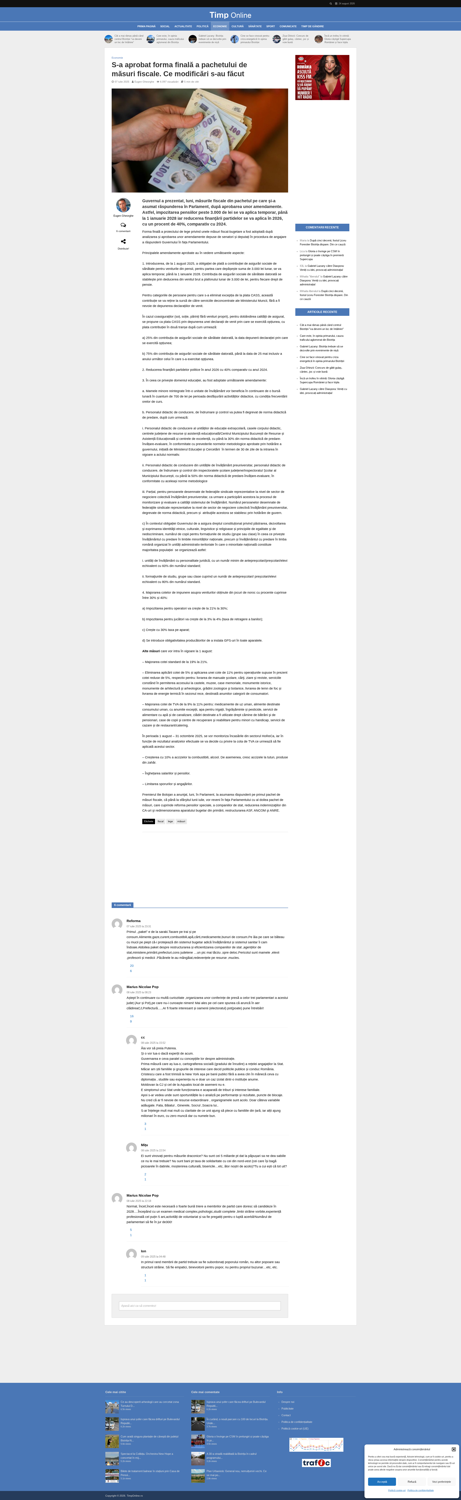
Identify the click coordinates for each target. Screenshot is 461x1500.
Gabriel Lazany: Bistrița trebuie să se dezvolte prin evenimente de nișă (212, 39)
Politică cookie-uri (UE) (294, 1428)
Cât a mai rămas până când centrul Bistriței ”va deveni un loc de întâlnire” (129, 39)
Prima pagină (146, 26)
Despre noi (287, 1401)
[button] (454, 1449)
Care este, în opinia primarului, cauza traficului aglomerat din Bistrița (170, 39)
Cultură (238, 26)
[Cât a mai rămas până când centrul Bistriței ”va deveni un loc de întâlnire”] (108, 39)
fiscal (161, 821)
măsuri (181, 821)
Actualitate (183, 26)
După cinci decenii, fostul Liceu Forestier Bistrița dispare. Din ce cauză (324, 295)
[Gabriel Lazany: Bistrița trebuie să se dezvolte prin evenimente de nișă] (193, 39)
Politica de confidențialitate (421, 1490)
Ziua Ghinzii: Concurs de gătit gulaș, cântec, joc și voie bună (296, 39)
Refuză (412, 1481)
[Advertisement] (215, 863)
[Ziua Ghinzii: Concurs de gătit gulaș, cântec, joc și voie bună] (276, 39)
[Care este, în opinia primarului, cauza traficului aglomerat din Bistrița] (150, 39)
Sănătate (255, 26)
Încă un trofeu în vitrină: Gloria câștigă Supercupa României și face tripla (338, 39)
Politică (203, 26)
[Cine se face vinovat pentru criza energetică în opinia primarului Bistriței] (234, 39)
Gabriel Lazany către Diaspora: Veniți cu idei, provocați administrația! (324, 280)
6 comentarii (123, 231)
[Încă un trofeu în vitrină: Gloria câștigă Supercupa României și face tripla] (319, 39)
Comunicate (288, 26)
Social (165, 26)
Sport (270, 26)
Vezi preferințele (441, 1481)
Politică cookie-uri (397, 1490)
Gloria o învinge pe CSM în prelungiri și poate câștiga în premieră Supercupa (322, 255)
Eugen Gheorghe (144, 81)
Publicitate (287, 1408)
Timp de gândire (312, 26)
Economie (220, 26)
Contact (286, 1415)
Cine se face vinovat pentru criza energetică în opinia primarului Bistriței (255, 39)
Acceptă (382, 1481)
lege (170, 821)
